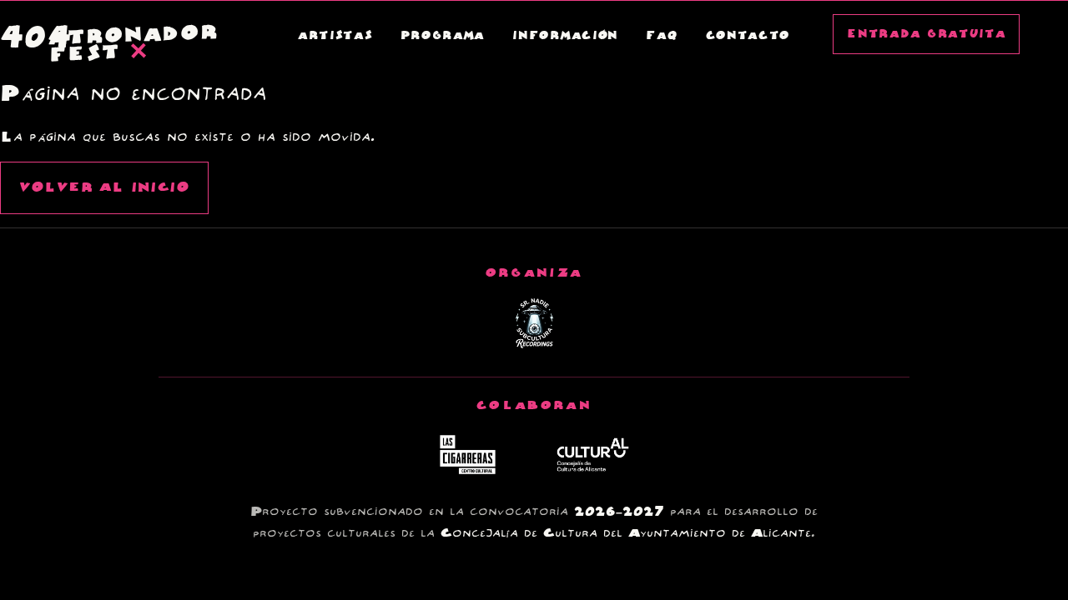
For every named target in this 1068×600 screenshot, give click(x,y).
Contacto (748, 36)
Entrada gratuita (926, 34)
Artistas (335, 36)
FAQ (662, 36)
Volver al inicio (104, 188)
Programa (443, 36)
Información (565, 36)
